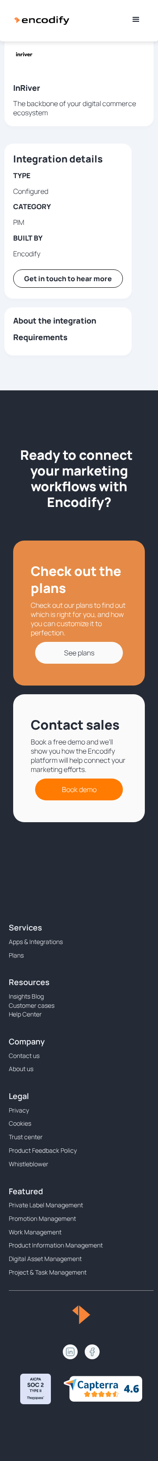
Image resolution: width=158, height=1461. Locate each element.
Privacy (19, 1110)
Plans (16, 955)
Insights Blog (26, 996)
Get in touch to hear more (68, 278)
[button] (136, 20)
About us (21, 1069)
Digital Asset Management (45, 1258)
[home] (42, 19)
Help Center (25, 1014)
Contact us (24, 1055)
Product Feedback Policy (43, 1150)
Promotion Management (42, 1218)
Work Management (35, 1232)
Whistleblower (28, 1164)
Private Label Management (46, 1205)
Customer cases (31, 1005)
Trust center (26, 1137)
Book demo (79, 789)
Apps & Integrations (36, 941)
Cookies (20, 1123)
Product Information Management (56, 1245)
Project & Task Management (47, 1272)
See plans (79, 653)
